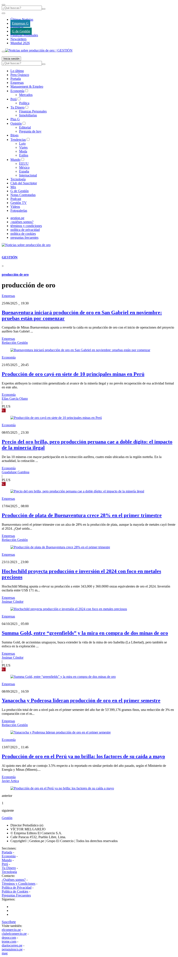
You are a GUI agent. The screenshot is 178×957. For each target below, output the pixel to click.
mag (5, 953)
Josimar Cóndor (12, 601)
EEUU (24, 163)
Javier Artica (10, 781)
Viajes (23, 147)
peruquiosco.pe (12, 949)
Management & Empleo (26, 86)
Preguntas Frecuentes (16, 895)
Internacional (28, 175)
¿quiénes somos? (21, 222)
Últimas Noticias (21, 19)
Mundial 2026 (20, 43)
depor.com (9, 937)
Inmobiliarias (28, 115)
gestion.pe (17, 218)
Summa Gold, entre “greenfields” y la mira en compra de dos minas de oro (85, 633)
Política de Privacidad (16, 887)
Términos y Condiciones (18, 883)
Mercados (26, 95)
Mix (13, 187)
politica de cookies (23, 233)
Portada (15, 79)
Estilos (23, 155)
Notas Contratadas (23, 195)
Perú (13, 99)
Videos (15, 206)
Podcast (15, 199)
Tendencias (18, 139)
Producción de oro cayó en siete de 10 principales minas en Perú (73, 374)
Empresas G (20, 23)
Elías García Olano (15, 398)
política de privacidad (25, 230)
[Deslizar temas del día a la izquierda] (3, 13)
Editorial (25, 127)
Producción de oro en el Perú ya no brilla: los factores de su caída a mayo (83, 756)
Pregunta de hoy (30, 131)
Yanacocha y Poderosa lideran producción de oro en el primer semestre (81, 700)
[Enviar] (43, 9)
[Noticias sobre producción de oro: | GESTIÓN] (39, 50)
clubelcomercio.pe (14, 933)
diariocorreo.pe (12, 945)
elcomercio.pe (11, 930)
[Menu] (3, 4)
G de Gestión (21, 31)
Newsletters (18, 39)
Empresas (17, 27)
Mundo (15, 159)
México (24, 167)
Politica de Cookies (15, 891)
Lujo (22, 143)
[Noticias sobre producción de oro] (26, 245)
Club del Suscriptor (23, 183)
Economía (17, 91)
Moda (23, 151)
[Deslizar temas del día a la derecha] (3, 51)
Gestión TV (18, 203)
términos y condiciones (26, 226)
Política (24, 103)
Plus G (15, 119)
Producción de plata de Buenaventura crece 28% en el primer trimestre (82, 515)
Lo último (17, 71)
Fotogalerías (18, 210)
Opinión (16, 123)
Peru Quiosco (19, 75)
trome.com (9, 941)
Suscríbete (9, 922)
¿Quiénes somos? (14, 879)
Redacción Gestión (15, 342)
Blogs (14, 135)
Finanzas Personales (24, 35)
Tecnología (18, 179)
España (24, 171)
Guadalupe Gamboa (15, 472)
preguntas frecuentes (24, 237)
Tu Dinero (17, 107)
